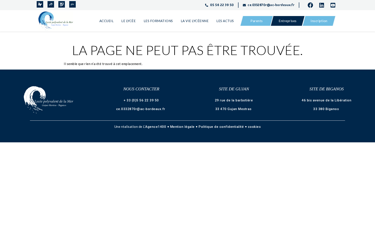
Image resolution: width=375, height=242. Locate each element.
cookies (254, 127)
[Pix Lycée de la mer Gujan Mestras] (72, 4)
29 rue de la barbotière (234, 100)
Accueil (106, 21)
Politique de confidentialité (222, 127)
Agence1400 (156, 127)
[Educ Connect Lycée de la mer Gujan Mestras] (61, 4)
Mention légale (183, 127)
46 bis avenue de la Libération (326, 100)
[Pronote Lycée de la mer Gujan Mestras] (40, 4)
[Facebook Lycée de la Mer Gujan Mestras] (312, 5)
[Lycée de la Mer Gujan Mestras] (58, 21)
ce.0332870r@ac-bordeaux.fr (141, 109)
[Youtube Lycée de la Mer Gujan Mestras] (334, 5)
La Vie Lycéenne (195, 21)
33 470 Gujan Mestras (234, 109)
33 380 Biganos (326, 109)
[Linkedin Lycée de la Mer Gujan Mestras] (323, 5)
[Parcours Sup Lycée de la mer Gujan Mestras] (51, 4)
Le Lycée (128, 21)
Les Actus (225, 21)
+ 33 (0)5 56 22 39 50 (141, 100)
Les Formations (158, 21)
